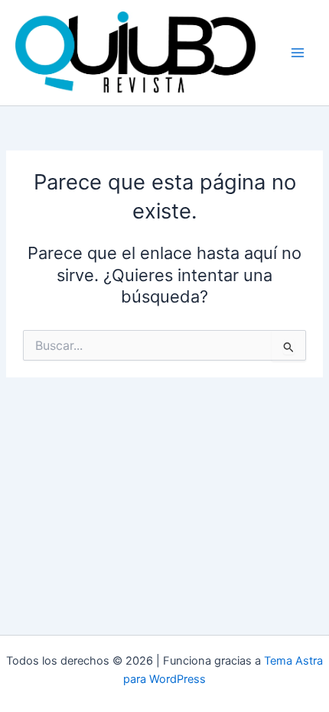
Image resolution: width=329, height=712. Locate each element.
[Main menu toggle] (298, 53)
